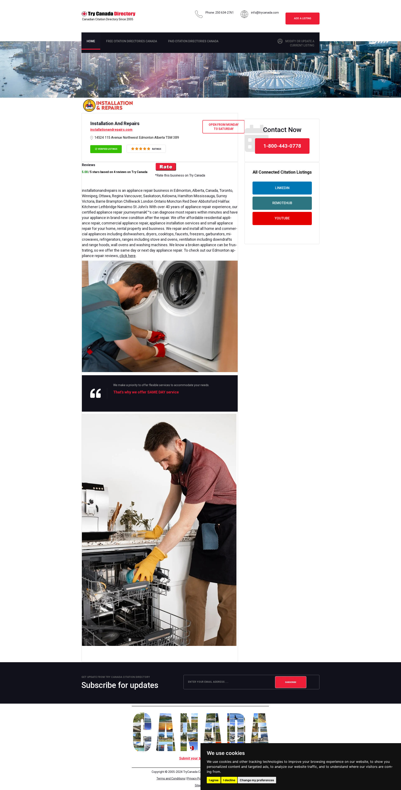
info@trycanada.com (265, 12)
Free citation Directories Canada (131, 41)
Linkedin (282, 188)
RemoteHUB (282, 203)
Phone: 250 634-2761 (220, 12)
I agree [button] (213, 780)
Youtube (282, 218)
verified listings (107, 149)
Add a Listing (302, 18)
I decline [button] (229, 780)
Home (91, 41)
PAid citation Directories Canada (193, 41)
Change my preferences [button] (257, 780)
